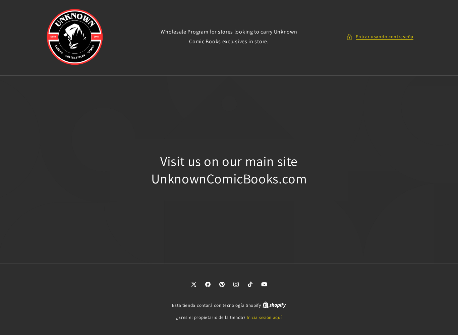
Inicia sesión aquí (264, 317)
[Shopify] (274, 305)
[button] (379, 37)
